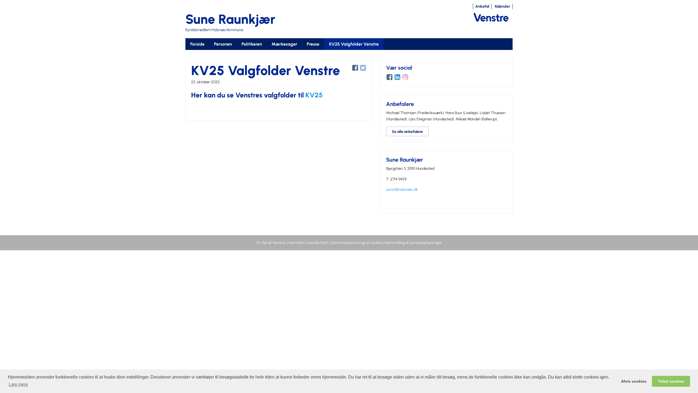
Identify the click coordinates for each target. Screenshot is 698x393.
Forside (197, 44)
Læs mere (18, 384)
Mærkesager (284, 44)
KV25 (314, 95)
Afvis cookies (633, 381)
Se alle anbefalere (407, 131)
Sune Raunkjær (230, 19)
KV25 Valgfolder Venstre (354, 44)
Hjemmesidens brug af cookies (356, 242)
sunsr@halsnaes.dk (402, 189)
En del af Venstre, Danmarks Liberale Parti (292, 242)
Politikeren (252, 44)
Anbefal (482, 6)
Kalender (502, 6)
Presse (313, 44)
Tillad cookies (671, 381)
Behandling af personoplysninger (413, 242)
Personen (223, 44)
